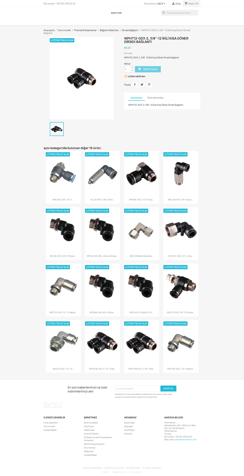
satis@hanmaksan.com (185, 439)
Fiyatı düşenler (51, 422)
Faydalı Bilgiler (50, 430)
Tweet (142, 84)
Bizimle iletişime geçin (94, 444)
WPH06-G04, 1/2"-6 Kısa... (141, 199)
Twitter (53, 405)
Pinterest (149, 84)
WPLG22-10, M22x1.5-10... (141, 312)
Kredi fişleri (129, 430)
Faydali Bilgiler (90, 455)
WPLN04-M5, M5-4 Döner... (102, 312)
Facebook (47, 405)
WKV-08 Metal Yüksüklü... (141, 256)
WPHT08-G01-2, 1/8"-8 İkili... (141, 368)
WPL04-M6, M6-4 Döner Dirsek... (102, 256)
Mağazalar (89, 451)
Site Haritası (136, 472)
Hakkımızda (89, 430)
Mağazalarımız (119, 472)
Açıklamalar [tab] (136, 97)
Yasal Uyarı (89, 426)
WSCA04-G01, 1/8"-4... (63, 199)
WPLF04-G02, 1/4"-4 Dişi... (180, 256)
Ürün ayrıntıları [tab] (155, 97)
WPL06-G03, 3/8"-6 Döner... (63, 256)
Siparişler (128, 426)
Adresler (128, 433)
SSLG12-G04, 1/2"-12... (63, 368)
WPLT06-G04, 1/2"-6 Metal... (180, 368)
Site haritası (89, 447)
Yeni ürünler (49, 426)
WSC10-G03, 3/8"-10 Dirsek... (181, 312)
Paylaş (135, 84)
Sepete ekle (148, 69)
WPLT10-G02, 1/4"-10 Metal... (63, 312)
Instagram (59, 405)
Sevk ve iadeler (91, 422)
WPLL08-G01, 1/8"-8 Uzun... (181, 199)
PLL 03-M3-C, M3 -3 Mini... (102, 199)
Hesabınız (130, 417)
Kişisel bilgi (129, 422)
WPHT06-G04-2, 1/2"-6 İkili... (102, 368)
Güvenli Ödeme (91, 433)
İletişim (105, 472)
